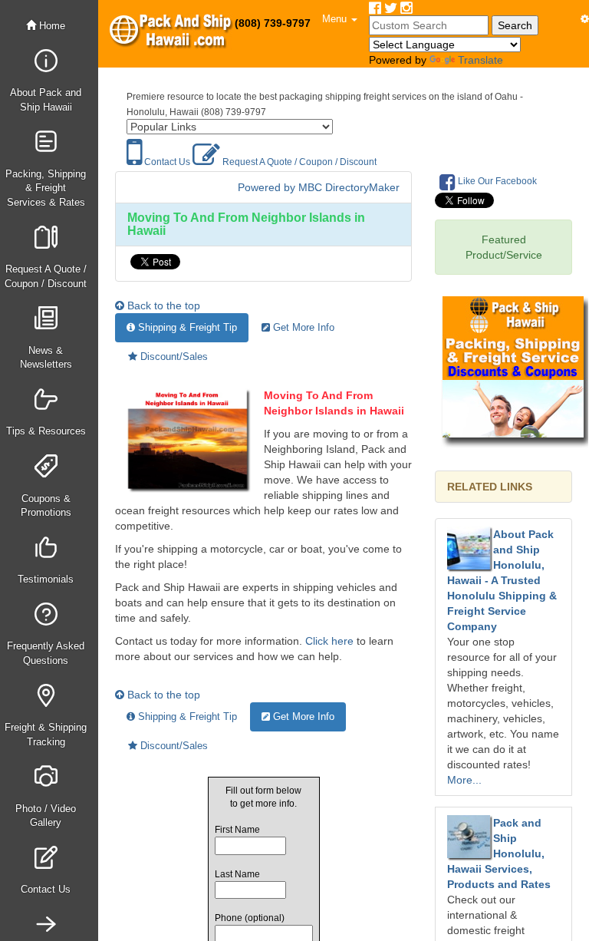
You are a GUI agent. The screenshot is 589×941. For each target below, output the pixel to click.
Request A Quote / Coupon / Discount (298, 162)
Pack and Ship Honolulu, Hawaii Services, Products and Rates (499, 853)
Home (50, 25)
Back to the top (162, 305)
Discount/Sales (172, 356)
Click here (329, 641)
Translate (480, 60)
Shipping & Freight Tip (186, 327)
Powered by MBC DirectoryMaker (319, 187)
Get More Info (302, 327)
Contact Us (166, 162)
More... (464, 780)
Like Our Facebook (496, 181)
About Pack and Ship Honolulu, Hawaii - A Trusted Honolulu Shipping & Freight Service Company (502, 580)
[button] (340, 19)
